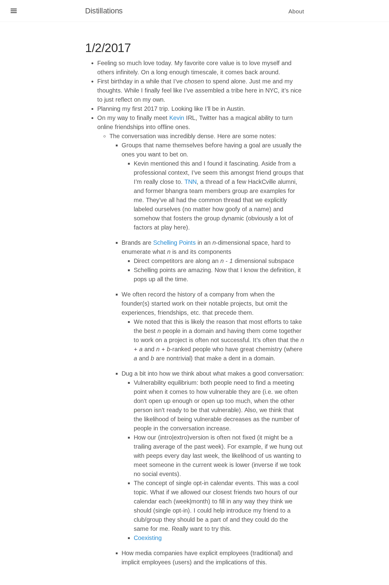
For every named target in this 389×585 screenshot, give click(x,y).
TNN (190, 181)
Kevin (176, 117)
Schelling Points (174, 242)
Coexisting (148, 537)
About (296, 11)
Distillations (104, 10)
